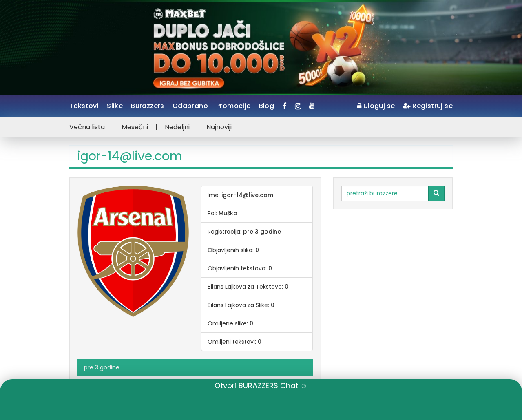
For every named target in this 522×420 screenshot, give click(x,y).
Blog (266, 106)
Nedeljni (177, 127)
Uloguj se (378, 106)
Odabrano (190, 106)
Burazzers (147, 106)
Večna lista (87, 127)
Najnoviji (219, 127)
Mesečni (135, 127)
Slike (115, 106)
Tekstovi (84, 106)
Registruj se (432, 106)
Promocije (233, 106)
